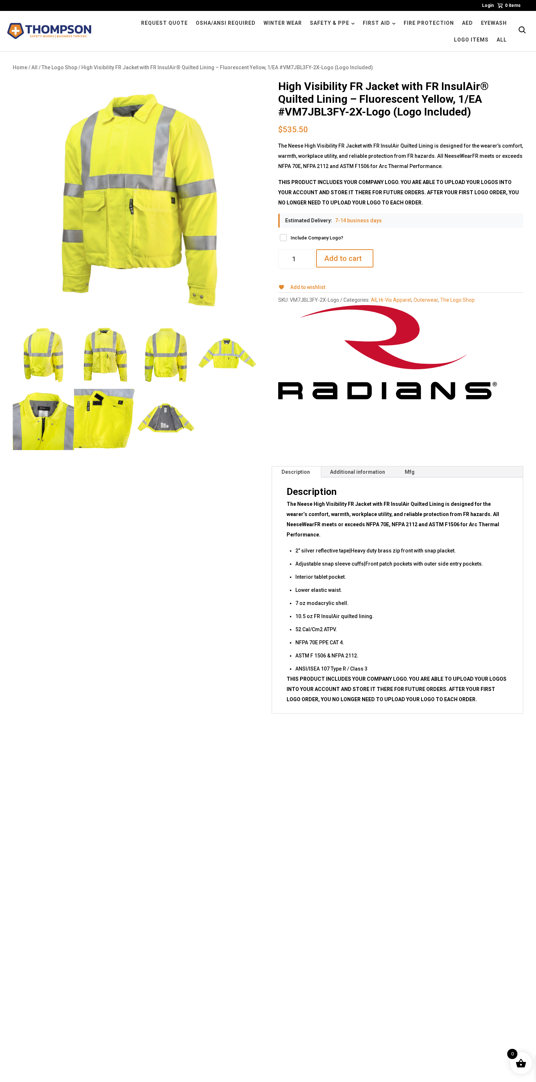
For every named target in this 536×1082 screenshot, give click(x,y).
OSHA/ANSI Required (226, 23)
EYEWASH (494, 23)
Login (488, 5)
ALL (502, 40)
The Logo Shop (59, 67)
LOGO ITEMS (471, 40)
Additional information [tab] (357, 472)
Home (20, 67)
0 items (513, 5)
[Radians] (387, 352)
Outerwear (425, 300)
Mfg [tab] (410, 472)
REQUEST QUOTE (164, 23)
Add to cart (343, 258)
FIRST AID (376, 23)
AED (467, 23)
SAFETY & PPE (329, 23)
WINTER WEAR (283, 23)
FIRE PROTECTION (429, 23)
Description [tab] (295, 472)
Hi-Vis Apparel (395, 300)
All (34, 67)
